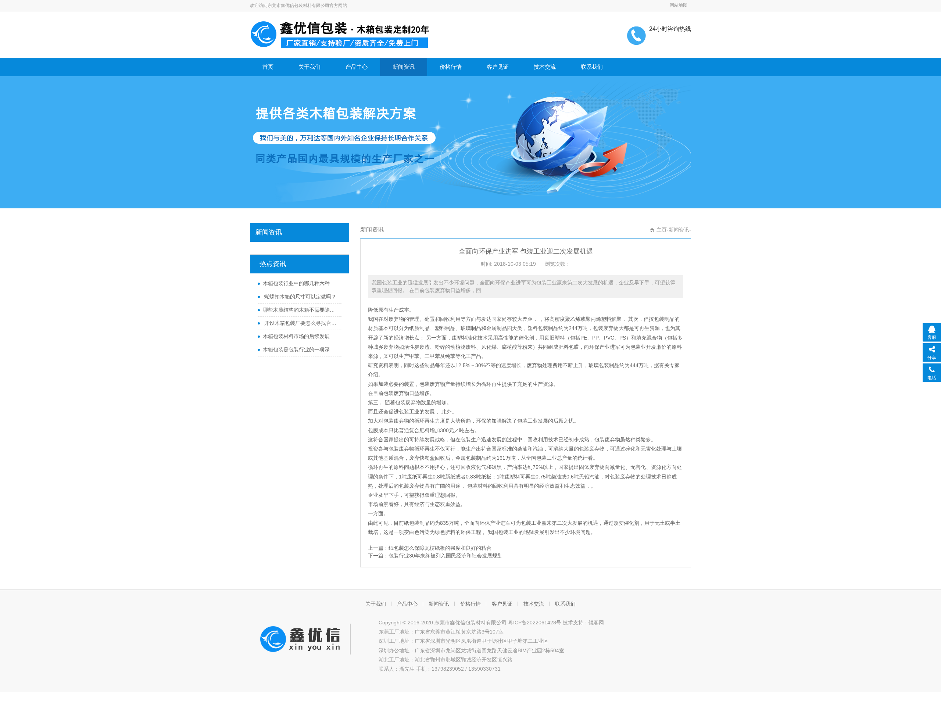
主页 (661, 230)
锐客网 (596, 622)
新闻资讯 (404, 67)
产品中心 (357, 67)
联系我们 (592, 67)
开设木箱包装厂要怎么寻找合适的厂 (300, 323)
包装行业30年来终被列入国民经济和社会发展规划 (445, 556)
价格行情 (451, 67)
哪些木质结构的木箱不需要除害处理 (300, 310)
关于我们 (309, 67)
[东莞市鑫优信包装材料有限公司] (340, 34)
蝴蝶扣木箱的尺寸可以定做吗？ (299, 297)
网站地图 (678, 5)
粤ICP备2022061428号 (534, 622)
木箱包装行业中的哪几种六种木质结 (300, 283)
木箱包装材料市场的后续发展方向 (300, 336)
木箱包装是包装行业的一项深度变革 (300, 349)
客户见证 (498, 67)
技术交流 (545, 67)
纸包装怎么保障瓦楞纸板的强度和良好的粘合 (440, 548)
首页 (267, 67)
